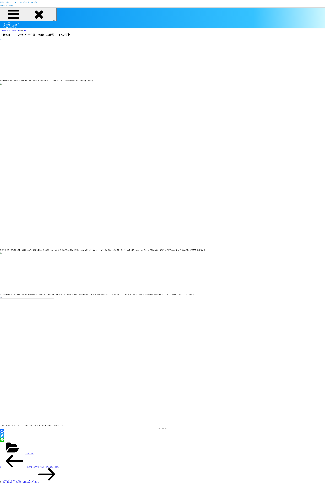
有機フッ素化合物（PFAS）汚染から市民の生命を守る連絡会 (18, 2)
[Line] (162, 440)
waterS (26, 30)
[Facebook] (162, 431)
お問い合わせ (10, 27)
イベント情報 (29, 454)
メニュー (53, 20)
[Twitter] (162, 435)
